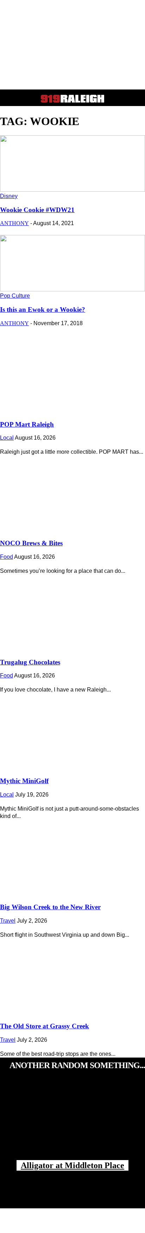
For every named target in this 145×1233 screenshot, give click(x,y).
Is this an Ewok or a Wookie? (42, 309)
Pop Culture (15, 296)
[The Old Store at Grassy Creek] (72, 974)
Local (7, 438)
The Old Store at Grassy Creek (44, 1026)
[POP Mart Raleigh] (72, 373)
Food (6, 557)
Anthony (14, 223)
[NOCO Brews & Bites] (72, 492)
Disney (9, 196)
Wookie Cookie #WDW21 (37, 209)
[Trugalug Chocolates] (72, 611)
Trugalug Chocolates (30, 662)
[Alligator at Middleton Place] (72, 1122)
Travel (7, 921)
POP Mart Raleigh (27, 424)
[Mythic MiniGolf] (72, 729)
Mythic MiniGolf (24, 781)
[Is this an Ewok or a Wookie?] (72, 289)
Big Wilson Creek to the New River (50, 907)
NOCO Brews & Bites (31, 543)
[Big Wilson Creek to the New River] (72, 856)
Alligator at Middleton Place (72, 1165)
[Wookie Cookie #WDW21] (72, 190)
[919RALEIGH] (72, 99)
